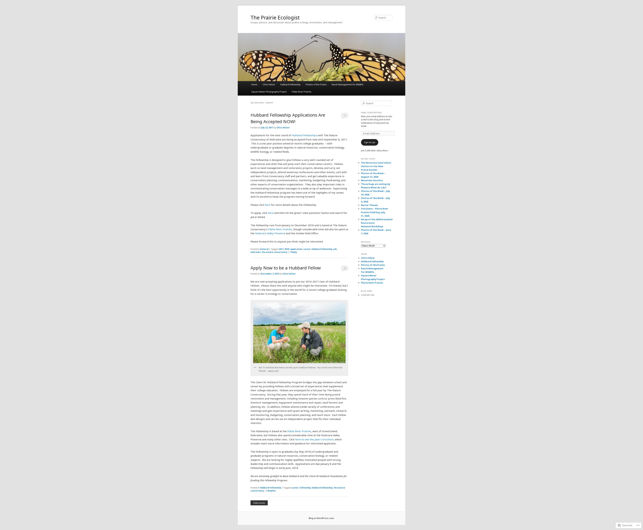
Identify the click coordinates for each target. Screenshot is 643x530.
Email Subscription (371, 112)
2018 (286, 249)
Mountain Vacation (372, 180)
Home (254, 84)
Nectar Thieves (369, 205)
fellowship (305, 487)
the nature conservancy (274, 252)
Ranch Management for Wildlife (347, 84)
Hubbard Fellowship (290, 84)
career (307, 249)
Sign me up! (369, 142)
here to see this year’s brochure (314, 439)
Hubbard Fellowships (304, 135)
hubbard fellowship (322, 249)
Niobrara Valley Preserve (270, 233)
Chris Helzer (269, 84)
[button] (299, 332)
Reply (293, 252)
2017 (281, 249)
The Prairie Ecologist (275, 17)
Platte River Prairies (301, 91)
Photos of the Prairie (316, 84)
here (267, 204)
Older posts (259, 502)
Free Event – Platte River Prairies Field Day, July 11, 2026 (374, 212)
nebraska (256, 252)
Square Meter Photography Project (269, 91)
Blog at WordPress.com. (321, 518)
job (335, 249)
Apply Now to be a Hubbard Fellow (286, 268)
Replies (271, 490)
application (296, 249)
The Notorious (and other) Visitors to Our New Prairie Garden (376, 166)
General (264, 249)
